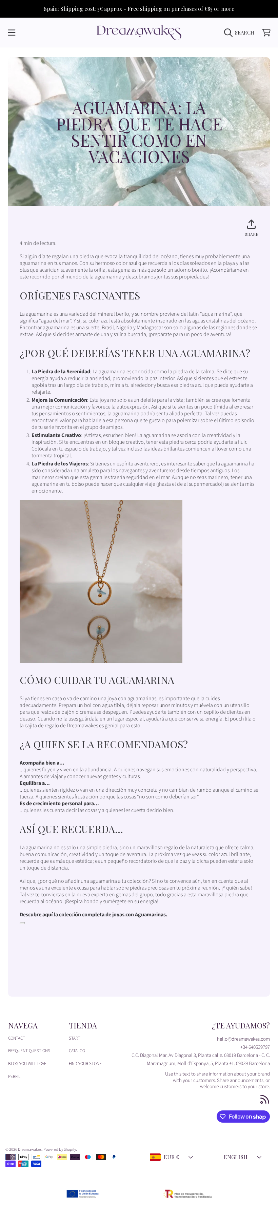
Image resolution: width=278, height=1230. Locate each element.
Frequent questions (29, 1051)
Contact (16, 1038)
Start (74, 1038)
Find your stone (85, 1064)
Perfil (14, 1076)
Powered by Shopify (59, 1149)
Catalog (77, 1051)
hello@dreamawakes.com (243, 1039)
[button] (11, 32)
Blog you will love (27, 1064)
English (235, 1157)
